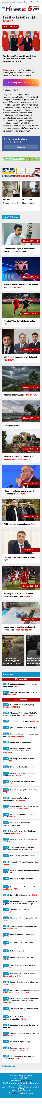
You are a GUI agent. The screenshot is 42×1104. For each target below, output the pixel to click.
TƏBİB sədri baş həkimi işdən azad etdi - (20, 966)
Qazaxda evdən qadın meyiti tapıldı (21, 727)
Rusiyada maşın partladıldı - (17, 1049)
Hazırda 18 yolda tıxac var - (20, 895)
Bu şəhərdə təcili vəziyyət (18, 935)
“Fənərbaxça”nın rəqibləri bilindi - (20, 782)
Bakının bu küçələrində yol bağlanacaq (21, 871)
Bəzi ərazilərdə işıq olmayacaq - (19, 706)
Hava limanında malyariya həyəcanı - (21, 991)
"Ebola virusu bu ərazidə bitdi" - (19, 944)
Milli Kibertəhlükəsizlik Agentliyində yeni (20, 927)
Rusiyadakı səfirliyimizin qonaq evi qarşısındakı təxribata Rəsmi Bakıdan (20, 1000)
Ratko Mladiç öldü (14, 951)
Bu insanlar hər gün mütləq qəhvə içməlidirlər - (20, 685)
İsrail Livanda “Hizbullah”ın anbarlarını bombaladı (17, 824)
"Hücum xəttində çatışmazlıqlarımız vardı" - (20, 735)
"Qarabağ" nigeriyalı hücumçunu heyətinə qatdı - (19, 774)
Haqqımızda (19, 2)
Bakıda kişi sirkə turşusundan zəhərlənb (18, 815)
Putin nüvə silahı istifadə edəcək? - (20, 975)
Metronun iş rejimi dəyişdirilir (19, 1042)
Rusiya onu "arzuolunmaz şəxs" (19, 958)
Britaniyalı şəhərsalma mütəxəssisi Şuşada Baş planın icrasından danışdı (20, 902)
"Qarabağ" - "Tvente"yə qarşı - (20, 863)
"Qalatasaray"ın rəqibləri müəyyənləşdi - (16, 799)
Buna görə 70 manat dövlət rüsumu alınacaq (20, 1026)
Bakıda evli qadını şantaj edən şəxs (20, 983)
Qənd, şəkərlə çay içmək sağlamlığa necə (20, 693)
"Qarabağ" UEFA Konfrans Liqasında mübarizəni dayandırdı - (17, 750)
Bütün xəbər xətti (9, 1066)
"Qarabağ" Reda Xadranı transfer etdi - (19, 760)
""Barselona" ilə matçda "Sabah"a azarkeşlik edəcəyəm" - (20, 714)
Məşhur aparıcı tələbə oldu (17, 742)
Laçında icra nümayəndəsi (21, 721)
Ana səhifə (5, 2)
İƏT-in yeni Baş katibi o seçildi (19, 767)
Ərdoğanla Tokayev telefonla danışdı (18, 879)
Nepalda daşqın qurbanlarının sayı (20, 791)
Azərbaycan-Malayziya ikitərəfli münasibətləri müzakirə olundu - (18, 848)
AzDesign (15, 1093)
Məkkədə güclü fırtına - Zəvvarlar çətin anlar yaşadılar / (19, 1018)
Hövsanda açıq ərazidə (19, 856)
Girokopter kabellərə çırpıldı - (19, 911)
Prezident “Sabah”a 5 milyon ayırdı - (21, 1034)
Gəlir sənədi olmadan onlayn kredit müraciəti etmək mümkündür (20, 1010)
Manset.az (7, 70)
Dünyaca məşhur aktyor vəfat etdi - (20, 919)
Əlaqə (25, 2)
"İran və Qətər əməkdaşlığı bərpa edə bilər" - (19, 832)
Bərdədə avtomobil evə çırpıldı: (19, 888)
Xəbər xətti (12, 2)
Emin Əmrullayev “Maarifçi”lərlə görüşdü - (19, 1057)
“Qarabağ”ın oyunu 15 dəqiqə (20, 840)
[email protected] (26, 1081)
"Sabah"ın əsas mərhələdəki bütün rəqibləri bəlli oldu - (20, 807)
